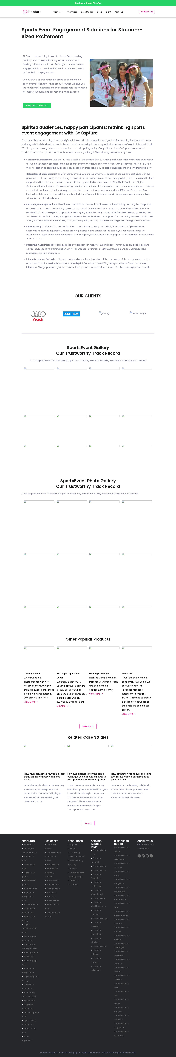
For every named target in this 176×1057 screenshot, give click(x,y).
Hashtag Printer (30, 952)
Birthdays (51, 896)
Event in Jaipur (100, 866)
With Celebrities (77, 856)
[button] (63, 12)
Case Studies (87, 12)
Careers (73, 884)
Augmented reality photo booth (28, 896)
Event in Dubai (100, 946)
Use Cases (72, 12)
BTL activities (53, 864)
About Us (119, 12)
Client (108, 12)
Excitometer (29, 1000)
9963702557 (148, 844)
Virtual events (53, 884)
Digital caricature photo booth (29, 928)
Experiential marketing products (51, 872)
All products (29, 844)
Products (57, 12)
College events (54, 888)
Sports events (53, 880)
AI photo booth (30, 888)
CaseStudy (75, 852)
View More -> (31, 701)
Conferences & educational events (53, 856)
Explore (73, 844)
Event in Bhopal (100, 918)
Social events (53, 900)
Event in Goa (99, 898)
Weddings (51, 892)
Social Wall (28, 956)
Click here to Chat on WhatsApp (88, 3)
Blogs (99, 12)
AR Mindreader (30, 904)
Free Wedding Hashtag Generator (75, 864)
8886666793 (143, 848)
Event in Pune (99, 870)
